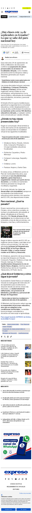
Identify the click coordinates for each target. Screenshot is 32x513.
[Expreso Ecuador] (16, 474)
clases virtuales (7, 326)
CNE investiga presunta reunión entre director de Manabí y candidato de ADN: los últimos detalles (9, 347)
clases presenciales (13, 324)
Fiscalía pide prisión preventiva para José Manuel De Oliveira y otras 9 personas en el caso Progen (16, 398)
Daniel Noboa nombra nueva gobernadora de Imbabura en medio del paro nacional (16, 81)
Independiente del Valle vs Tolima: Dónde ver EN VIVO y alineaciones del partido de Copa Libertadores (16, 420)
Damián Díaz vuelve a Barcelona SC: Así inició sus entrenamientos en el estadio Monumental (9, 364)
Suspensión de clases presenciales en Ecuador (14, 330)
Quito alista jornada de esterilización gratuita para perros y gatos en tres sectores (16, 405)
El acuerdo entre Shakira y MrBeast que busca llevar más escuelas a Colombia (10, 371)
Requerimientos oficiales (16, 486)
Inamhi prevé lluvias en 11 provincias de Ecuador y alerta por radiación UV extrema (16, 412)
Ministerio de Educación (10, 333)
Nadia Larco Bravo (11, 57)
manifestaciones (23, 333)
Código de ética (16, 484)
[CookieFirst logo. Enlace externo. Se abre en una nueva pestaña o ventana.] (1, 495)
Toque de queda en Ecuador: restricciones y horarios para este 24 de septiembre (15, 137)
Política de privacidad (25, 493)
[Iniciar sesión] (29, 12)
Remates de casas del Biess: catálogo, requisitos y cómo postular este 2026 (9, 379)
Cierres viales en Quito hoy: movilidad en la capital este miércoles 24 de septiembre (15, 299)
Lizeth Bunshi (13, 16)
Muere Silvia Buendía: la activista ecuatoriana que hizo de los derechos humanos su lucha (16, 391)
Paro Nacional (25, 324)
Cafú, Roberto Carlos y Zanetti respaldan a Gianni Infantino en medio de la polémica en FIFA (10, 355)
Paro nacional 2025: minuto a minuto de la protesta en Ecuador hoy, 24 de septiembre (21, 232)
